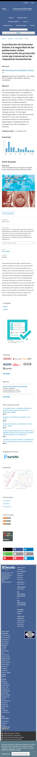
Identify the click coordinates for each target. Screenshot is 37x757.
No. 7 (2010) (18, 38)
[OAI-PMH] (30, 638)
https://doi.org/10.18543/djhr (21, 604)
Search (18, 33)
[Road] (17, 366)
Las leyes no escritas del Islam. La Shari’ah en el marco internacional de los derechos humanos (18, 440)
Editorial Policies (13, 21)
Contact (32, 25)
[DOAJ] (27, 360)
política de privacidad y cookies (11, 749)
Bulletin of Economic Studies (12, 733)
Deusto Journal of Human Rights (13, 739)
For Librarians (7, 506)
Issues (25, 21)
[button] (8, 549)
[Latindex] (8, 360)
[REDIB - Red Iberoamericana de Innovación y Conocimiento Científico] (27, 366)
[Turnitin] (11, 459)
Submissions (7, 25)
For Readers (6, 501)
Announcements (21, 25)
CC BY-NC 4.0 (6, 727)
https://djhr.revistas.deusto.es (21, 596)
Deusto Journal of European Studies (14, 737)
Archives (10, 38)
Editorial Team (22, 18)
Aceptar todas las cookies (21, 754)
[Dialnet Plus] (17, 360)
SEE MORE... (7, 374)
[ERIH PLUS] (8, 366)
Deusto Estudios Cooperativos (12, 735)
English (5, 306)
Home (4, 38)
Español (5, 309)
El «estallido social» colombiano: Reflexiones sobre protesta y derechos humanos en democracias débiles (17, 410)
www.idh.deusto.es (6, 582)
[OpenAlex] (8, 370)
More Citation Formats (9, 243)
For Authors (6, 504)
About (11, 18)
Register (26, 3)
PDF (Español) (9, 213)
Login (32, 3)
